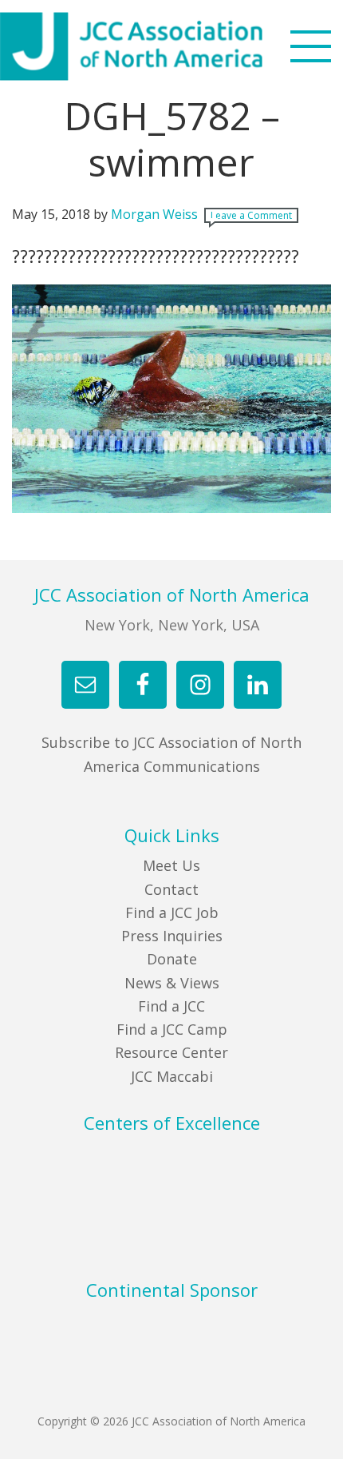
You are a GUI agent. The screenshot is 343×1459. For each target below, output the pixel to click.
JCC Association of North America (159, 46)
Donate (172, 958)
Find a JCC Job (172, 912)
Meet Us (171, 865)
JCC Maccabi (172, 1076)
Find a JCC (171, 1006)
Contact (171, 889)
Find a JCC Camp (171, 1029)
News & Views (171, 982)
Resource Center (171, 1052)
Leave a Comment (251, 215)
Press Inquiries (172, 935)
